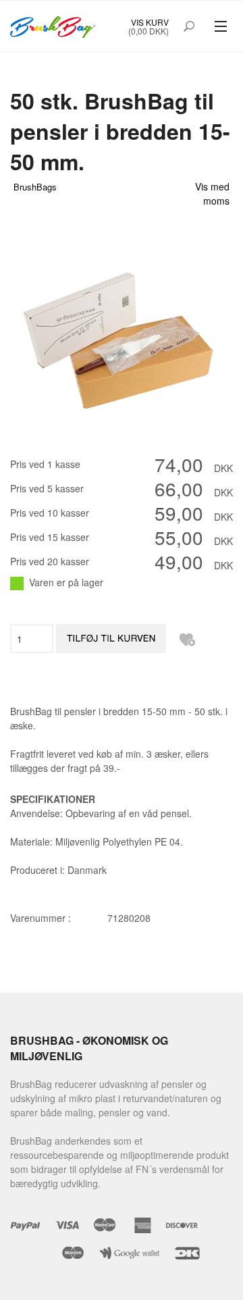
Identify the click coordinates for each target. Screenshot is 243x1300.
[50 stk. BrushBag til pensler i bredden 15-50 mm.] (121, 331)
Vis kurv (150, 22)
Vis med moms (212, 193)
